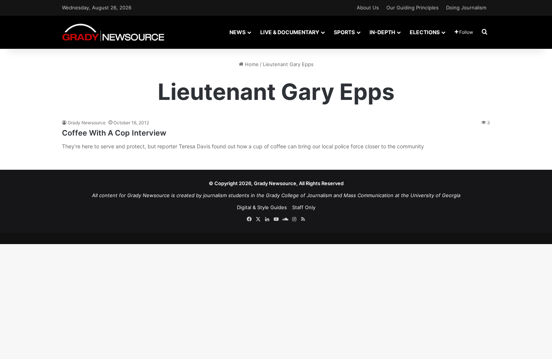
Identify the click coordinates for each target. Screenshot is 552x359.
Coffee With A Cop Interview (114, 132)
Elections (425, 32)
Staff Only (303, 207)
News (237, 32)
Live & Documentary (289, 32)
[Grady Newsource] (113, 32)
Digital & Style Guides (262, 207)
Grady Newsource (87, 122)
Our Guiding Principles (412, 8)
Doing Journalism (466, 8)
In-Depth (382, 32)
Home (251, 64)
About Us (368, 8)
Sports (344, 32)
